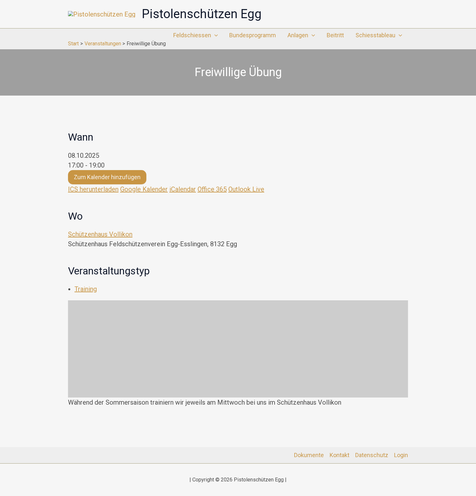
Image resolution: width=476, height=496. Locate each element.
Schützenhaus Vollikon (100, 234)
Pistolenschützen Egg (202, 14)
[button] (214, 35)
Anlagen (298, 35)
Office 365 (212, 189)
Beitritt (335, 35)
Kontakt (339, 455)
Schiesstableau (375, 35)
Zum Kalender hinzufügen (107, 177)
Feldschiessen (192, 35)
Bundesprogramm (252, 35)
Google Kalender (144, 189)
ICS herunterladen (93, 189)
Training (85, 289)
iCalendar (182, 189)
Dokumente (309, 455)
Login (401, 455)
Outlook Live (246, 189)
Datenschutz (371, 455)
